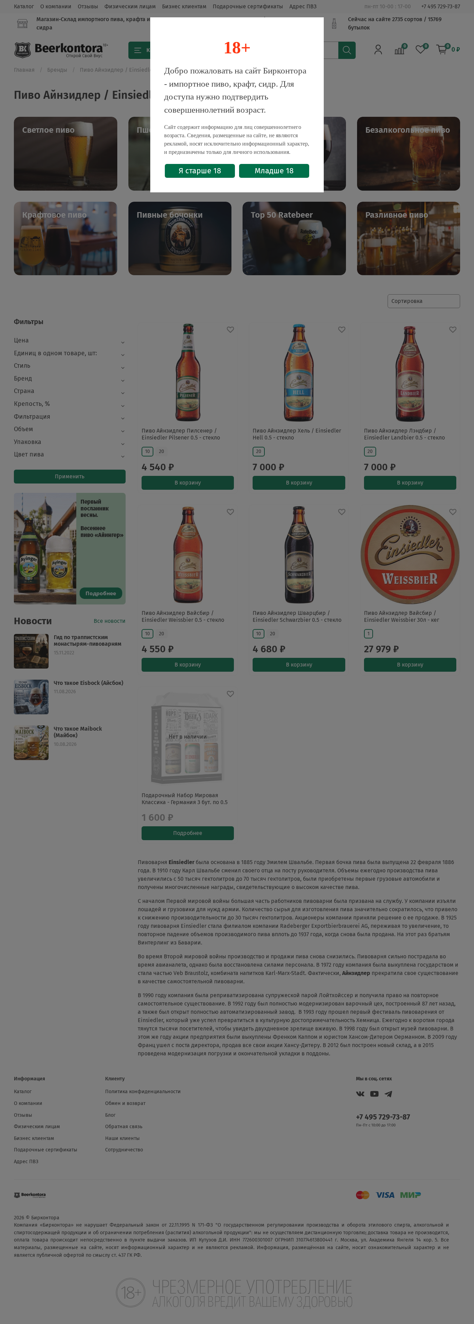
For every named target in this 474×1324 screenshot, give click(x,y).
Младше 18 (274, 170)
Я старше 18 (200, 170)
